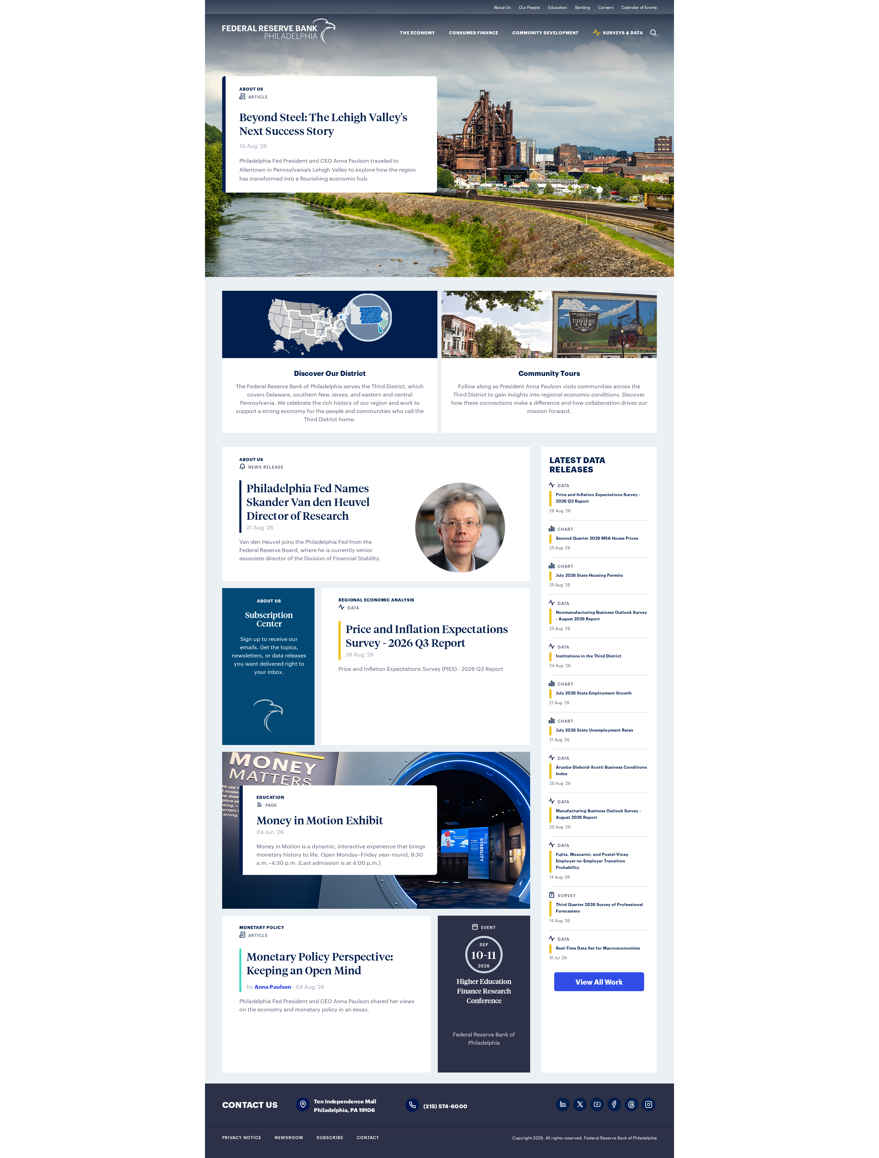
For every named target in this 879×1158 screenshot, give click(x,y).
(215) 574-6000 (445, 1106)
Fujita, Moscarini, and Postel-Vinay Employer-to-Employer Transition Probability (592, 860)
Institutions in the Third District (588, 655)
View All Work (599, 981)
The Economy (417, 32)
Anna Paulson (272, 986)
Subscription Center (269, 619)
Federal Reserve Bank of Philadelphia (278, 31)
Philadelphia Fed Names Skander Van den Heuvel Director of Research (308, 502)
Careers (605, 7)
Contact (368, 1137)
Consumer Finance (473, 32)
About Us (502, 7)
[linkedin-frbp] (563, 1105)
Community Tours (549, 373)
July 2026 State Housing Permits (589, 575)
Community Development (545, 32)
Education (557, 7)
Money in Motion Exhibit (319, 820)
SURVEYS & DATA (623, 32)
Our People (529, 7)
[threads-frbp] (631, 1105)
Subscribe (330, 1137)
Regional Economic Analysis (376, 600)
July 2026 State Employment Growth (594, 693)
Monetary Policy (261, 927)
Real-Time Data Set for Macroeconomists (598, 948)
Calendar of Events (639, 7)
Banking (582, 7)
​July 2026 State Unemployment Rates (594, 730)
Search (653, 32)
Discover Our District (330, 373)
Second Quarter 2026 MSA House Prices (597, 538)
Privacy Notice (241, 1137)
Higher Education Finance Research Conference (484, 991)
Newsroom (289, 1137)
